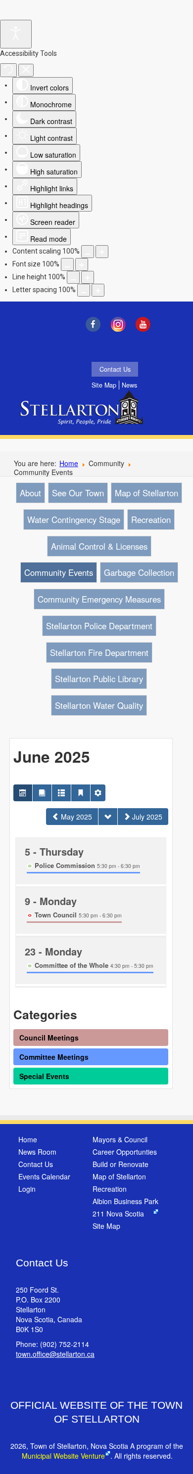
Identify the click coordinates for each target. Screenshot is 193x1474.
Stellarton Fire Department (99, 652)
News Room (37, 1151)
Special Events (44, 1076)
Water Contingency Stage (73, 519)
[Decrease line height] (73, 277)
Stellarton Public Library (99, 679)
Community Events (58, 572)
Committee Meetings (54, 1057)
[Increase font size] (81, 264)
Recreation (151, 519)
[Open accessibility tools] (16, 34)
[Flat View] (42, 792)
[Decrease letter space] (83, 290)
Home (68, 463)
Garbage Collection (139, 572)
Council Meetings (49, 1037)
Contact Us (115, 369)
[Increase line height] (87, 277)
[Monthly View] (22, 792)
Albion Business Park (125, 1201)
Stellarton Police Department (99, 626)
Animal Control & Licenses (99, 546)
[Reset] (8, 70)
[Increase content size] (102, 251)
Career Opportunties (125, 1151)
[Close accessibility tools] (26, 70)
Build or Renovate (120, 1164)
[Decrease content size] (87, 251)
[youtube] (146, 324)
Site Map (104, 385)
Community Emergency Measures (99, 599)
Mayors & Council (120, 1139)
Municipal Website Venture (63, 1456)
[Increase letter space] (98, 290)
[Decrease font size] (67, 264)
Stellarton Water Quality (99, 705)
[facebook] (95, 324)
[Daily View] (80, 792)
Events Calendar (44, 1176)
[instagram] (120, 324)
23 (53, 951)
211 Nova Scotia (118, 1213)
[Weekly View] (61, 792)
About (30, 493)
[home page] (84, 414)
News (129, 385)
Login (27, 1188)
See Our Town (78, 493)
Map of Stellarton (146, 493)
